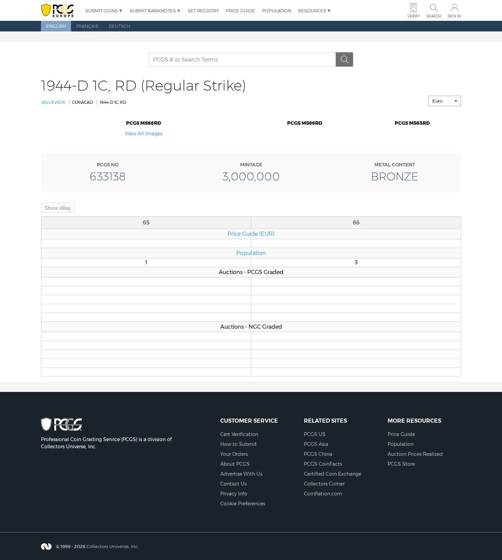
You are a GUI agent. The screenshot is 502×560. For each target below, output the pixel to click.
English (56, 26)
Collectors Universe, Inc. (112, 546)
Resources (312, 10)
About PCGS (235, 464)
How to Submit (238, 444)
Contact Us (233, 484)
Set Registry (203, 10)
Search (434, 16)
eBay (58, 208)
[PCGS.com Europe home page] (60, 11)
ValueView (53, 102)
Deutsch (119, 26)
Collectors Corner (324, 484)
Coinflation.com (323, 494)
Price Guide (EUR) (251, 233)
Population (276, 10)
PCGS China (318, 454)
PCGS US (314, 434)
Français (87, 26)
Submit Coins (101, 10)
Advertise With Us (241, 474)
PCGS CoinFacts (323, 464)
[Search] (344, 59)
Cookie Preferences (242, 504)
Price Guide (240, 10)
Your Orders (234, 454)
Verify (413, 16)
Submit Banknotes (153, 10)
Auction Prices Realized (415, 454)
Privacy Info (233, 494)
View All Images (143, 134)
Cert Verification (239, 434)
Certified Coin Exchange (332, 474)
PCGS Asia (316, 444)
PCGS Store (401, 464)
